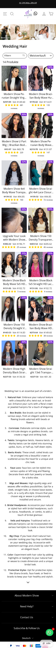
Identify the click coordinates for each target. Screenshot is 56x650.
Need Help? (26, 606)
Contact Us (26, 617)
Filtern (7, 55)
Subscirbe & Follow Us (27, 628)
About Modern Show (27, 595)
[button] (12, 105)
